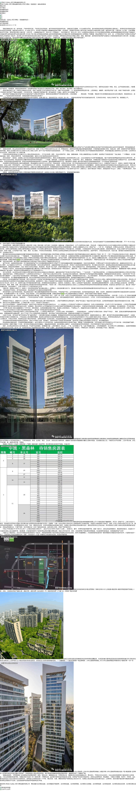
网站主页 (3, 6)
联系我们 (3, 13)
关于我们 (3, 8)
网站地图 (34, 784)
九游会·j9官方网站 (12, 20)
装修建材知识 (4, 9)
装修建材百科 (4, 11)
